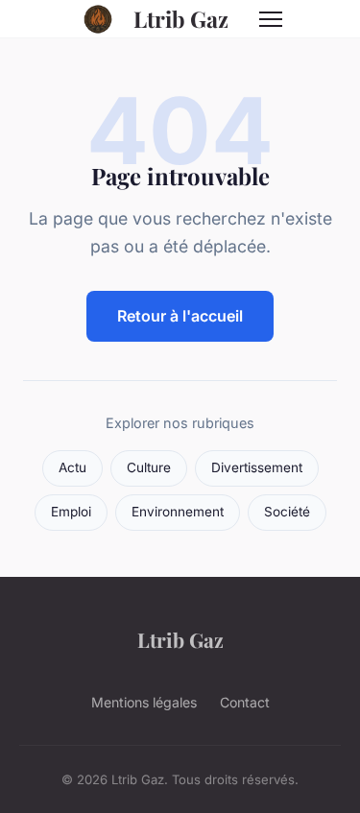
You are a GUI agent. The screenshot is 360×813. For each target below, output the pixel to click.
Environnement (178, 511)
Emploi (71, 511)
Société (287, 511)
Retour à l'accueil (180, 315)
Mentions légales (144, 702)
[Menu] (271, 19)
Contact (245, 702)
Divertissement (256, 467)
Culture (149, 467)
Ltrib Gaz (180, 19)
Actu (72, 467)
